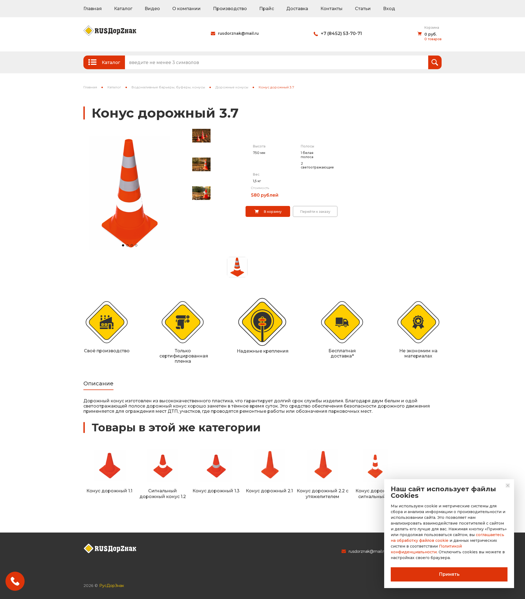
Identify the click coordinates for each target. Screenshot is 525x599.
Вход (389, 8)
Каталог (123, 8)
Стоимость (260, 188)
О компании (186, 8)
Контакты (331, 8)
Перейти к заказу (315, 212)
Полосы (307, 146)
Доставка (297, 8)
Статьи (363, 8)
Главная (92, 8)
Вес (256, 174)
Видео (152, 8)
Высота (259, 146)
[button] (123, 245)
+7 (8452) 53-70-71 (341, 33)
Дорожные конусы (231, 87)
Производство (230, 8)
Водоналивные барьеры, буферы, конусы (168, 87)
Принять (449, 574)
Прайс (266, 8)
